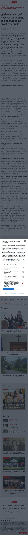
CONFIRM (8, 289)
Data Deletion (6, 293)
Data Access (14, 293)
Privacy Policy (21, 293)
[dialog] (14, 267)
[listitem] (14, 264)
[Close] (25, 241)
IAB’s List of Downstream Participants (15, 260)
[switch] (23, 267)
